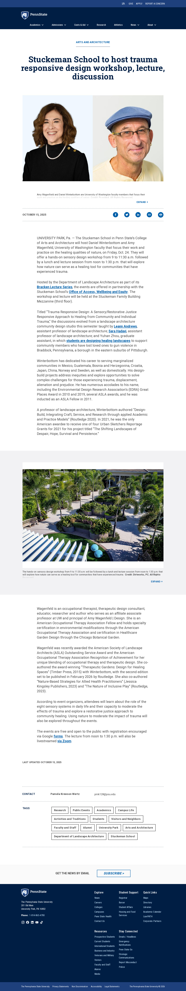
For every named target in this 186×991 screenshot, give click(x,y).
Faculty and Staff (65, 827)
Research (60, 810)
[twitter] (126, 215)
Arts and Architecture (93, 42)
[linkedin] (138, 215)
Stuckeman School (123, 836)
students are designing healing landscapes (98, 341)
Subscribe (112, 873)
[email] (149, 215)
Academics (104, 810)
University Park (108, 827)
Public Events (81, 810)
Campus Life (126, 810)
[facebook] (115, 215)
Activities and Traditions (70, 818)
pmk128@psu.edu (105, 794)
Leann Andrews (125, 326)
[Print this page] (160, 215)
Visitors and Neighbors (126, 818)
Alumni (87, 827)
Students (98, 818)
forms (58, 736)
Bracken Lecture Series (54, 287)
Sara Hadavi (117, 331)
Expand (141, 202)
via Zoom (64, 741)
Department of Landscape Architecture (79, 836)
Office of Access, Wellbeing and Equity (98, 292)
